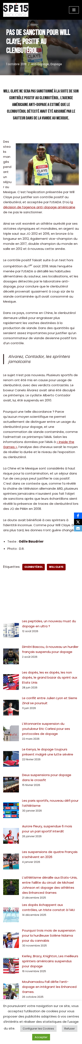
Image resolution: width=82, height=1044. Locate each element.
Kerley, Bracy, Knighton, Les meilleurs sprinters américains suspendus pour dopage (50, 961)
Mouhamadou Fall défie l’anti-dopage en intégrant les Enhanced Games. (49, 986)
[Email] (78, 528)
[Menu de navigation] (74, 9)
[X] (78, 522)
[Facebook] (78, 516)
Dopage (56, 64)
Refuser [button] (69, 1029)
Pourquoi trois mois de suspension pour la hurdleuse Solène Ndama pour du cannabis (48, 935)
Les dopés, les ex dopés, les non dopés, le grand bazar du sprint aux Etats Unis (49, 677)
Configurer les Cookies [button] (38, 1029)
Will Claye (56, 567)
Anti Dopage (40, 64)
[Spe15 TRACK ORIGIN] (15, 10)
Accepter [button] (41, 1037)
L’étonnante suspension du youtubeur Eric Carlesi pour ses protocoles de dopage (46, 728)
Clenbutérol (33, 567)
